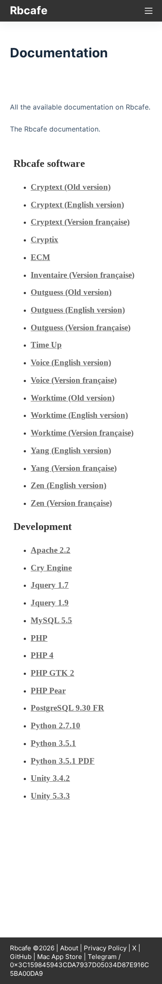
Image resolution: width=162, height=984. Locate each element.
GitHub (21, 957)
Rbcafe (29, 10)
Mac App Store (59, 957)
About (69, 948)
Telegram (102, 957)
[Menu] (148, 11)
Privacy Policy (105, 948)
